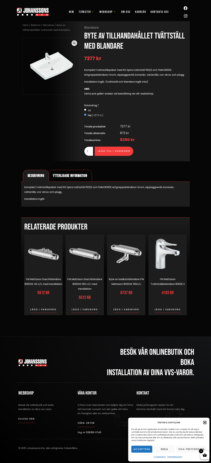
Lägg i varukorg (43, 309)
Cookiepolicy (160, 456)
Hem (71, 12)
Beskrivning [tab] (36, 175)
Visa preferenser (191, 449)
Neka (164, 449)
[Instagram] (186, 16)
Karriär (140, 12)
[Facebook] (186, 8)
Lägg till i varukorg (114, 151)
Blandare (48, 25)
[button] (204, 422)
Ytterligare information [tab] (70, 175)
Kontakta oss (160, 12)
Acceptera (141, 449)
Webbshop (106, 12)
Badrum (35, 25)
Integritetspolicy (174, 456)
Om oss (126, 12)
